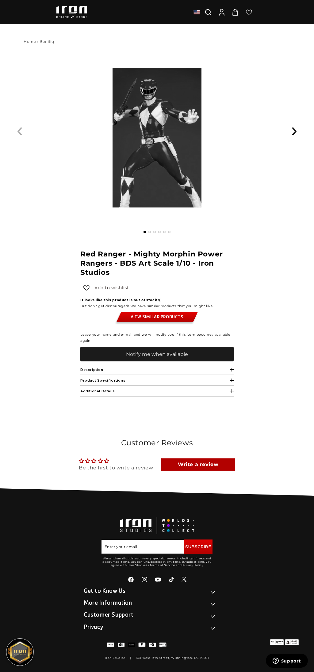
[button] (208, 12)
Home (30, 41)
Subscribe (198, 546)
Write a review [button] (198, 464)
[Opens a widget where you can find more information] (287, 661)
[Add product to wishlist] (86, 288)
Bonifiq (47, 41)
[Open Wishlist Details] (249, 12)
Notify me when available (157, 354)
